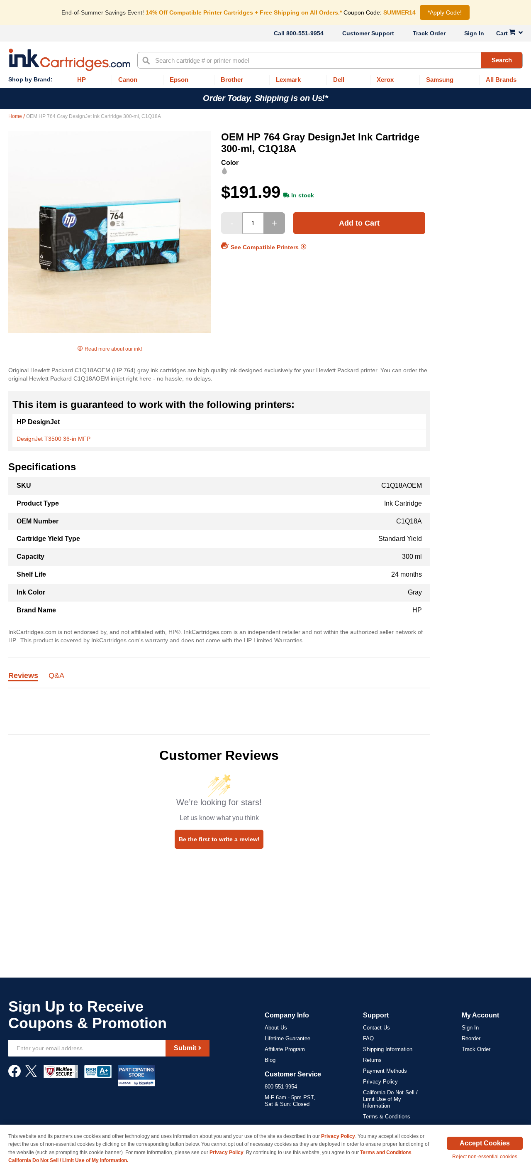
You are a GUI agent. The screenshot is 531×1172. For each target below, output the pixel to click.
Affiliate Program (285, 1049)
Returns (372, 1060)
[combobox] (330, 60)
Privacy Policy (380, 1082)
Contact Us (376, 1028)
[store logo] (69, 60)
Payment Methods (385, 1071)
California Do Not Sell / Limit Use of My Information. (68, 1160)
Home (15, 116)
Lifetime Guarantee (287, 1038)
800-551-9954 (305, 33)
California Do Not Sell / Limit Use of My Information (390, 1099)
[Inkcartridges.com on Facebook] (14, 1075)
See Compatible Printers (265, 246)
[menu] (265, 80)
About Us (276, 1028)
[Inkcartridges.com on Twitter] (31, 1075)
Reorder (471, 1038)
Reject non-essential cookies (484, 1157)
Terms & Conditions (386, 1116)
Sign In (474, 33)
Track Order (429, 33)
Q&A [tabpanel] (56, 676)
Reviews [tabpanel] (23, 676)
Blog (270, 1060)
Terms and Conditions (386, 1152)
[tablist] (219, 680)
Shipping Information (387, 1049)
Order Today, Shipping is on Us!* (265, 98)
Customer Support (368, 33)
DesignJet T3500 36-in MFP (53, 438)
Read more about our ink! (113, 349)
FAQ (368, 1038)
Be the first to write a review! (219, 839)
